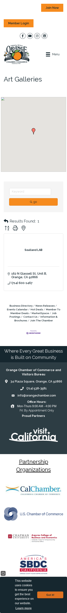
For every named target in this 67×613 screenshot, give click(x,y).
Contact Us (30, 316)
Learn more (23, 608)
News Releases (45, 305)
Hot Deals (37, 309)
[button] (33, 131)
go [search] (35, 202)
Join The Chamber (41, 320)
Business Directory (21, 305)
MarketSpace (40, 313)
